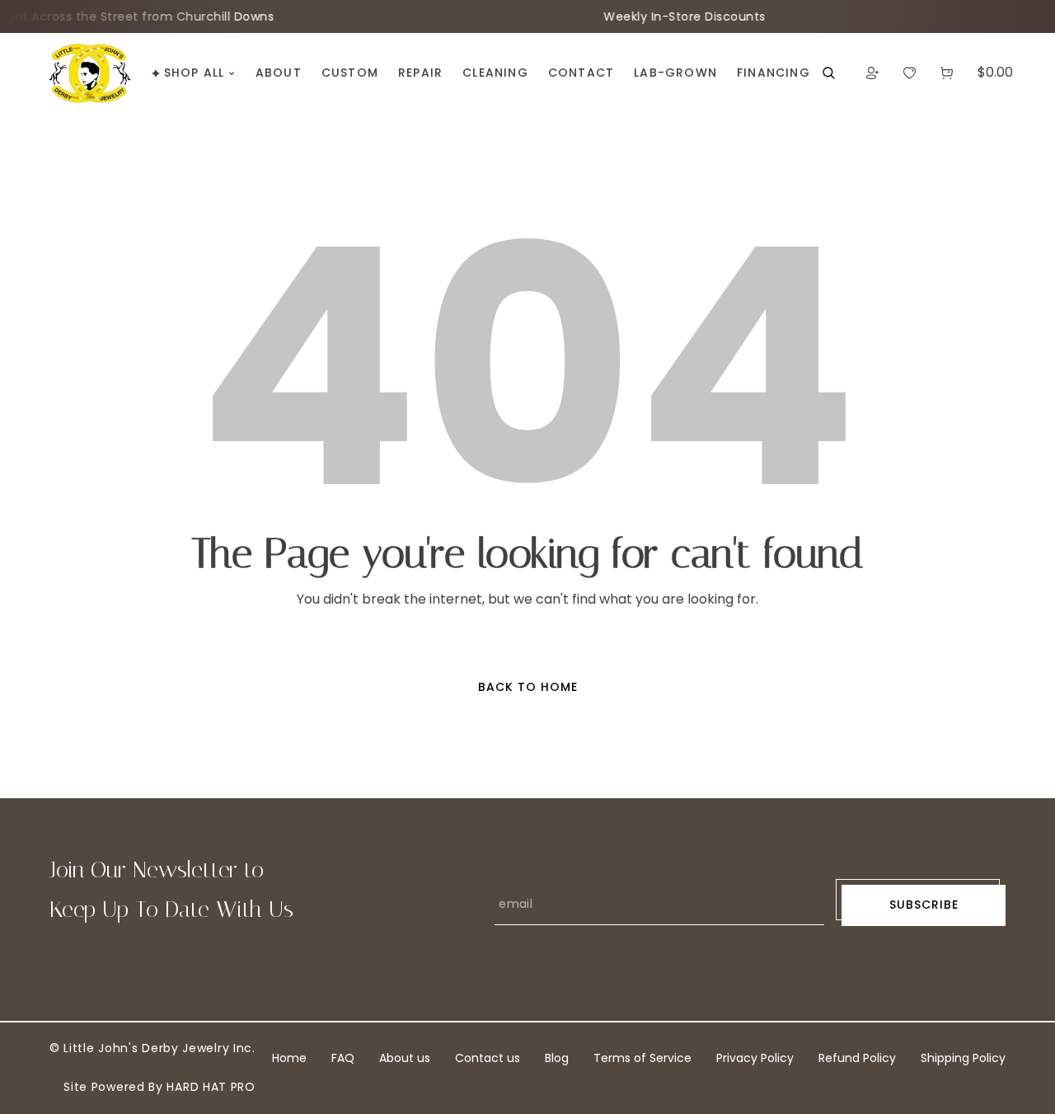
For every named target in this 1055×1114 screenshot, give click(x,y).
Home (289, 1058)
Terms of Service (642, 1058)
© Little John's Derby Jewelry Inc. (152, 1048)
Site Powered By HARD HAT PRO (159, 1087)
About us (404, 1058)
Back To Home (528, 687)
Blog (557, 1058)
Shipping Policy (963, 1058)
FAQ (342, 1058)
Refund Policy (857, 1058)
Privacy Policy (755, 1058)
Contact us (487, 1058)
